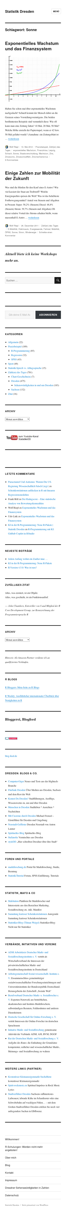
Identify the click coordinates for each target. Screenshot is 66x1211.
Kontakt (9, 1172)
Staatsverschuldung (29, 153)
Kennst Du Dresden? (18, 798)
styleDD (12, 841)
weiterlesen (13, 138)
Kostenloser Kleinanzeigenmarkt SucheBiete (29, 1076)
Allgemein (13, 342)
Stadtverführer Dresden (19, 1093)
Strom (21, 232)
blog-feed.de (11, 755)
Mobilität (55, 229)
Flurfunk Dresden (16, 789)
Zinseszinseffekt (23, 156)
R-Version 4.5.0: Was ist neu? (22, 567)
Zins (51, 153)
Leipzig (52, 150)
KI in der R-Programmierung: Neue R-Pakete (30, 563)
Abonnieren (48, 314)
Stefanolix (13, 837)
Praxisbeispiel (41, 146)
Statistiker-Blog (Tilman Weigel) (23, 922)
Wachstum (43, 153)
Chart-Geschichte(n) (21, 376)
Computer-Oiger (16, 781)
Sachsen (15, 389)
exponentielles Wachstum (24, 150)
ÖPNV (8, 232)
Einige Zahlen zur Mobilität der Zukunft (32, 175)
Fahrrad (47, 229)
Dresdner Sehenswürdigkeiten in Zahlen (27, 1187)
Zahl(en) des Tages (49, 225)
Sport (10, 363)
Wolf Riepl (13, 146)
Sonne (16, 153)
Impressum (11, 1180)
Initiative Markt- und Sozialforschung (26, 1029)
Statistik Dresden (19, 11)
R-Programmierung (20, 350)
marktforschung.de (17, 867)
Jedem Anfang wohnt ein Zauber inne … (28, 558)
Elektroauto (24, 229)
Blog (7, 1165)
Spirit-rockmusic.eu (17, 1085)
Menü (56, 11)
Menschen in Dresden (18, 807)
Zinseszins (10, 156)
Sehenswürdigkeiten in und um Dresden (33, 385)
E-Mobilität (12, 229)
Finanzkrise (42, 150)
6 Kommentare (11, 159)
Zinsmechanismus (40, 156)
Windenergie (30, 232)
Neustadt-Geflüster (17, 824)
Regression (16, 355)
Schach (8, 153)
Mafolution (13, 901)
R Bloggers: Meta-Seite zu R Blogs (22, 687)
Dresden (15, 380)
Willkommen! (12, 1139)
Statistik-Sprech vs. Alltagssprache (24, 368)
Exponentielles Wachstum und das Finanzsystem (32, 46)
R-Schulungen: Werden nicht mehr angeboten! (24, 1148)
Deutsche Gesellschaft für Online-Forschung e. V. (32, 1016)
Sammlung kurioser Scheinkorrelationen (27, 913)
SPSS (14, 359)
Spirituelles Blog (16, 833)
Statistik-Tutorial (16, 875)
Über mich (10, 1157)
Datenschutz (12, 1195)
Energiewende (36, 229)
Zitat (10, 393)
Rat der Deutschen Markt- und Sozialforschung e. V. (33, 1038)
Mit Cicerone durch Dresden (22, 815)
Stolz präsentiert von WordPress (35, 1205)
